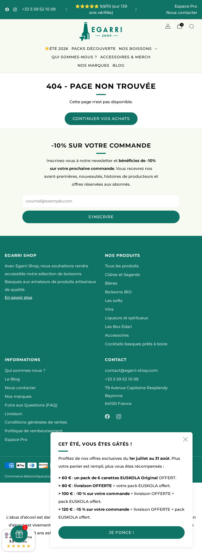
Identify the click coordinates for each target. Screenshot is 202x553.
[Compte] (167, 26)
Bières (111, 283)
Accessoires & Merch (125, 57)
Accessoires (117, 335)
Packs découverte (94, 48)
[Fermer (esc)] (185, 439)
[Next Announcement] (136, 9)
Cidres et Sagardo (122, 274)
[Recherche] (191, 26)
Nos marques (93, 65)
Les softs (114, 300)
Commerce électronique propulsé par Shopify (41, 476)
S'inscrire (101, 216)
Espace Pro (186, 6)
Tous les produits (122, 266)
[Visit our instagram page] (15, 9)
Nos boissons (135, 48)
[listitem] (101, 9)
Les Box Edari (118, 326)
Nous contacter (181, 12)
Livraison (13, 413)
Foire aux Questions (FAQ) (31, 405)
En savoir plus (18, 297)
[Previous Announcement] (66, 9)
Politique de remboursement (34, 431)
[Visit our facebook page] (7, 9)
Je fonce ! (121, 532)
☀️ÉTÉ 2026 (56, 48)
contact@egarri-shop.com (131, 370)
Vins (109, 309)
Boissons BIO (118, 292)
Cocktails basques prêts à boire (136, 344)
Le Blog (12, 379)
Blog (119, 65)
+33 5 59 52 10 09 (38, 9)
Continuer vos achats (101, 118)
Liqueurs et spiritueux (126, 318)
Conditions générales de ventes (36, 422)
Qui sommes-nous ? (74, 57)
